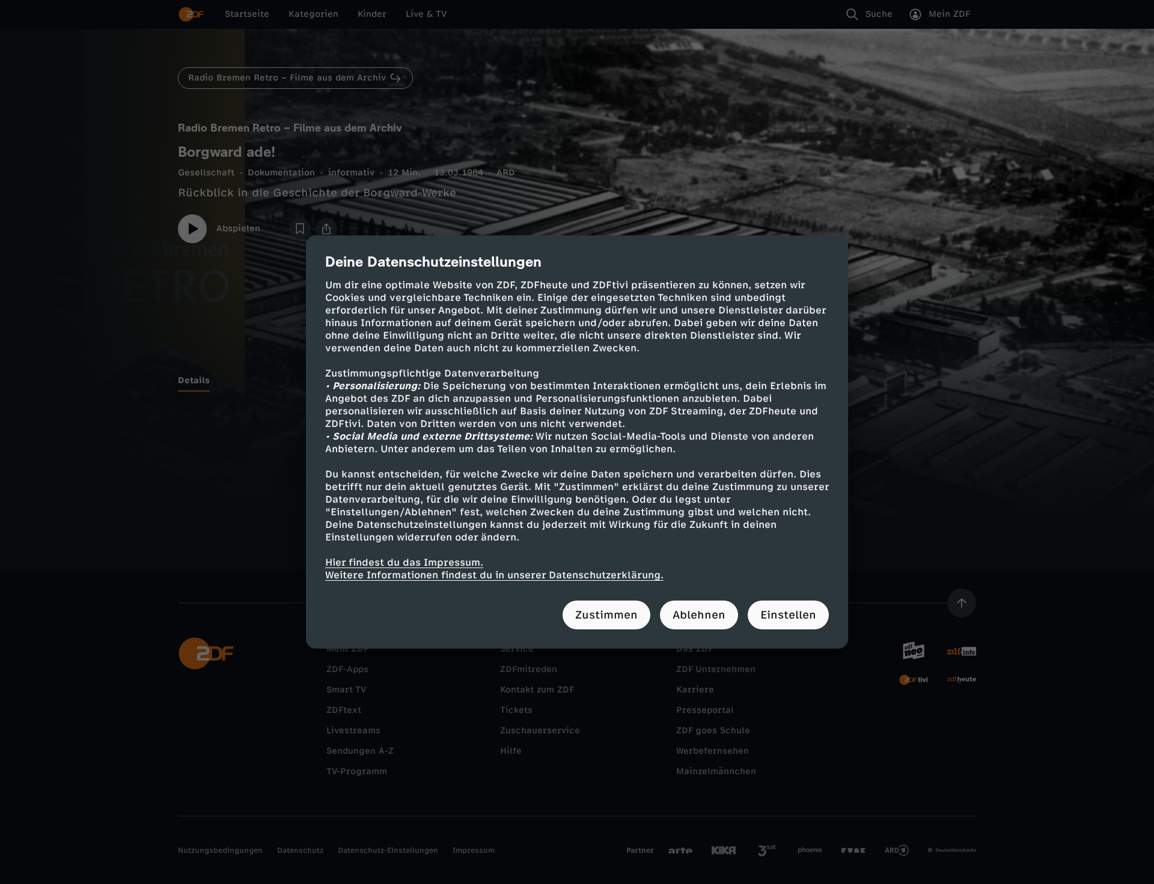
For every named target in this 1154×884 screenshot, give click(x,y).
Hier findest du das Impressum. (404, 562)
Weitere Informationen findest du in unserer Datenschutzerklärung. (494, 575)
